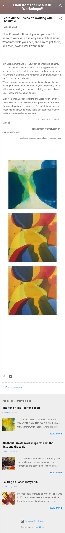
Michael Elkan (39, 527)
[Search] (61, 6)
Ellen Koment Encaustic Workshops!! (32, 7)
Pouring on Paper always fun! (20, 481)
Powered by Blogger (34, 521)
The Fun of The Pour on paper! (21, 407)
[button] (61, 19)
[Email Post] (10, 377)
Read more (56, 433)
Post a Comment (14, 387)
